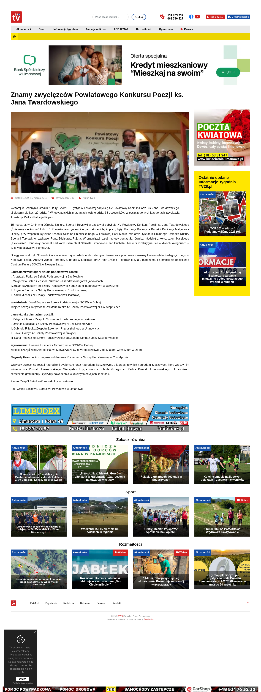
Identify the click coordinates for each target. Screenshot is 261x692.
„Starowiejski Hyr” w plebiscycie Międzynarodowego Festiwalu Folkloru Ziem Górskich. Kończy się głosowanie (38, 477)
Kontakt (117, 603)
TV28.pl (34, 603)
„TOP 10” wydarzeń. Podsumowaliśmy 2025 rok (222, 230)
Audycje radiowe (96, 29)
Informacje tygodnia (65, 29)
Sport (42, 29)
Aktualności (23, 29)
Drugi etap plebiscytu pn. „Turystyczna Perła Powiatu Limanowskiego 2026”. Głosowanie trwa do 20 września (222, 580)
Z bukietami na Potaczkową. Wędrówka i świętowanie (222, 531)
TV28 (120, 616)
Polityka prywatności (22, 683)
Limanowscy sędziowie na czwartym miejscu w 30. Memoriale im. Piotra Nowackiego (39, 529)
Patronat (101, 603)
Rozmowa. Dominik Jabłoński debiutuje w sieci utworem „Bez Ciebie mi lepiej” (100, 581)
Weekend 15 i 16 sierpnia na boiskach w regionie (100, 531)
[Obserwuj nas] (192, 16)
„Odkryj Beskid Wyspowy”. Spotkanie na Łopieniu (161, 531)
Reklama (85, 603)
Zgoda (22, 679)
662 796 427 (175, 18)
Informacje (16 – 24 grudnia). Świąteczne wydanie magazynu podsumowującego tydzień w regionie (222, 277)
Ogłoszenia (166, 29)
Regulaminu (149, 619)
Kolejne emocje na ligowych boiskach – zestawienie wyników (222, 478)
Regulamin (51, 603)
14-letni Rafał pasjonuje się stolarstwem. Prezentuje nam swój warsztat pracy (161, 581)
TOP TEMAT (121, 29)
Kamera (188, 29)
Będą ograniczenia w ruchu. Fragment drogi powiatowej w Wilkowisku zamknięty (39, 582)
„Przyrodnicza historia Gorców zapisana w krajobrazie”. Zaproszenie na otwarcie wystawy (100, 476)
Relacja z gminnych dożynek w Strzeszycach (161, 478)
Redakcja (68, 603)
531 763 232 (175, 15)
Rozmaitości (143, 29)
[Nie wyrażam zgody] (34, 632)
